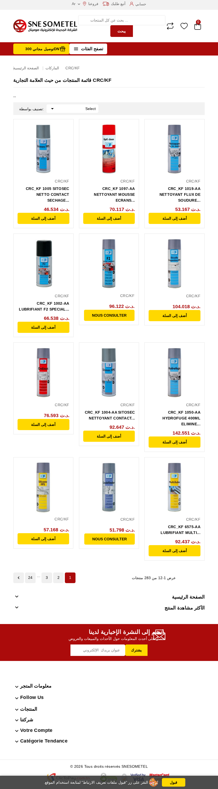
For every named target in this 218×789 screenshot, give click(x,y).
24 (30, 577)
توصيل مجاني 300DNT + (45, 49)
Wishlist (184, 26)
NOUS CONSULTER (109, 315)
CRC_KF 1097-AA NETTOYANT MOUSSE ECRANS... (114, 194)
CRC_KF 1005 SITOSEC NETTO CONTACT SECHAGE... (47, 194)
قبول (173, 782)
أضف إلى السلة (43, 218)
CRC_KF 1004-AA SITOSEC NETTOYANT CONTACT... (110, 415)
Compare (170, 26)
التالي (18, 577)
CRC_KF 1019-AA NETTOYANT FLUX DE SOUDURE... (180, 194)
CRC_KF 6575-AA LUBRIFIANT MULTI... (180, 530)
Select (72, 108)
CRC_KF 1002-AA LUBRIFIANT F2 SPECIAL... (44, 306)
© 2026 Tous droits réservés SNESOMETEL (109, 766)
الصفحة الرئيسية (188, 597)
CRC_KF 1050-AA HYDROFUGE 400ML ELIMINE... (181, 418)
